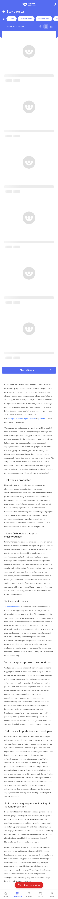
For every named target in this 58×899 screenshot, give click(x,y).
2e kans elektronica (12, 606)
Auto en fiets (26, 18)
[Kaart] (40, 26)
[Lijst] (51, 26)
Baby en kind (43, 18)
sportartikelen (30, 418)
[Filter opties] (3, 18)
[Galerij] (45, 26)
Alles (11, 18)
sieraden (19, 418)
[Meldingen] (55, 4)
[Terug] (3, 11)
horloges (11, 418)
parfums (41, 418)
